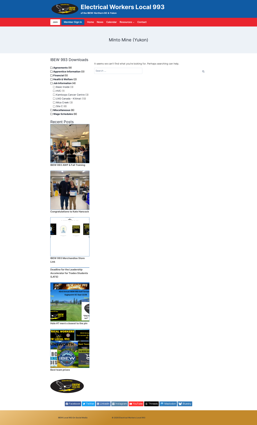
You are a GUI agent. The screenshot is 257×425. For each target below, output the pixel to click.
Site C (59, 106)
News (100, 22)
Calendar (111, 22)
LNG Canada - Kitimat (68, 98)
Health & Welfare (63, 79)
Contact (142, 22)
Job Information (62, 83)
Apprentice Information (66, 71)
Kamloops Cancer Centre (70, 94)
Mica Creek (62, 102)
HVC (58, 90)
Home (90, 22)
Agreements (60, 67)
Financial (58, 75)
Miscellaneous (61, 110)
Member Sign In (73, 22)
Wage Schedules (63, 114)
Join (55, 22)
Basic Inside (62, 87)
